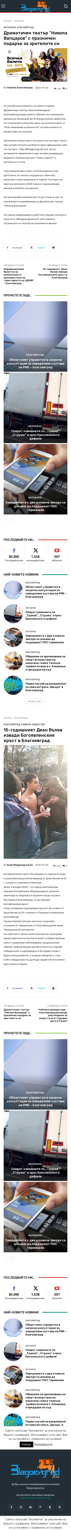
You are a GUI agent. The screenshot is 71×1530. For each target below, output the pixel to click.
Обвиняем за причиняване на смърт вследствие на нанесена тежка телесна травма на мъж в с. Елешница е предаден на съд (45, 663)
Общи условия (47, 1522)
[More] (53, 247)
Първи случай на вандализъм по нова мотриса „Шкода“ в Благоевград (45, 687)
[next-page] (11, 521)
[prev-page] (6, 521)
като (14, 548)
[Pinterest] (40, 1507)
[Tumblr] (50, 1507)
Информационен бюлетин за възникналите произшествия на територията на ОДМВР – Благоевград (18, 276)
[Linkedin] (30, 1507)
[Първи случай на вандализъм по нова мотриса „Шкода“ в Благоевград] (13, 685)
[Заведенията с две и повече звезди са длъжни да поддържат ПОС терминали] (35, 479)
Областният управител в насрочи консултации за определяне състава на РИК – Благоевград (35, 363)
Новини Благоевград (20, 87)
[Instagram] (21, 1507)
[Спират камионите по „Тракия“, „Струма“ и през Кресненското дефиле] (35, 408)
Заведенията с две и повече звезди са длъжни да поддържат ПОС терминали (36, 506)
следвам (35, 548)
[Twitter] (59, 1507)
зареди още (34, 701)
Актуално (19, 20)
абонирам (57, 548)
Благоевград (25, 27)
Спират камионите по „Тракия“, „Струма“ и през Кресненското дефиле (35, 434)
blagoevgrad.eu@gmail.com (35, 1498)
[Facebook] (11, 1507)
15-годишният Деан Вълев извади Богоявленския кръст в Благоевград (52, 273)
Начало (8, 20)
